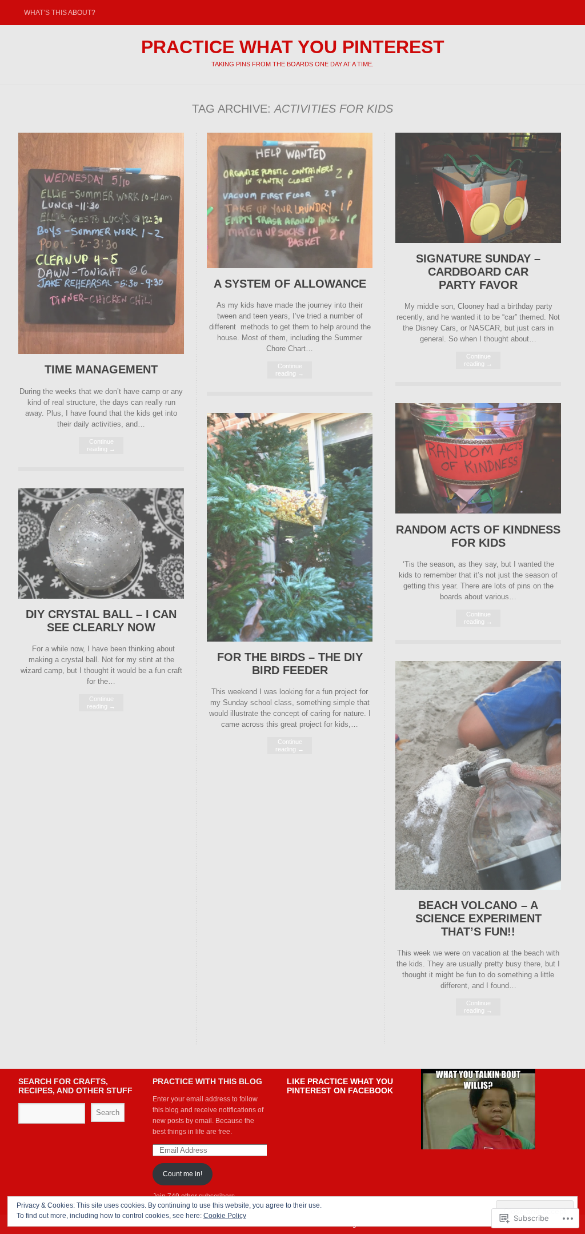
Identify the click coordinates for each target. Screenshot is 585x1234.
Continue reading (101, 445)
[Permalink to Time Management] (101, 351)
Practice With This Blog (207, 1081)
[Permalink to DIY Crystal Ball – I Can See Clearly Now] (101, 596)
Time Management (101, 369)
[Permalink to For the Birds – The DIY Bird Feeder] (289, 639)
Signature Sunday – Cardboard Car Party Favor (478, 271)
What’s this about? (59, 13)
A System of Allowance (290, 283)
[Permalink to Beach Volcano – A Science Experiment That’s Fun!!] (478, 887)
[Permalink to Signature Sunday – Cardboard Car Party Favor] (478, 240)
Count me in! (182, 1174)
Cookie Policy (224, 1216)
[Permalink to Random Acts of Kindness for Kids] (478, 511)
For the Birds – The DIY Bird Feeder (290, 663)
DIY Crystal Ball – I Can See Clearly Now (101, 621)
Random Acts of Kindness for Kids (478, 536)
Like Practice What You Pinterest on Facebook (340, 1086)
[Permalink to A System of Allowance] (289, 265)
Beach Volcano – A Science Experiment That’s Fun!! (478, 918)
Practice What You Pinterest (292, 47)
